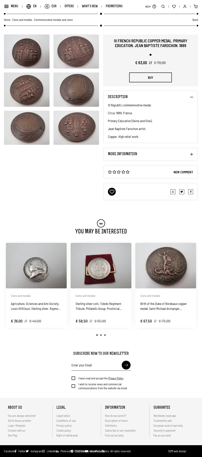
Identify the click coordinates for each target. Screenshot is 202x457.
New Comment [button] (183, 172)
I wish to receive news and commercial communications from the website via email (102, 386)
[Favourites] (173, 6)
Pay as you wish (162, 435)
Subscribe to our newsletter (120, 430)
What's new (90, 6)
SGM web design (177, 451)
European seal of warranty (168, 425)
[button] (154, 6)
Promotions (114, 6)
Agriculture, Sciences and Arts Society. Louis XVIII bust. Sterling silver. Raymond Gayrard (36, 306)
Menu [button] (14, 6)
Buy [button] (150, 77)
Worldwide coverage (164, 415)
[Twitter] (190, 191)
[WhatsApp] (172, 191)
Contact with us (16, 430)
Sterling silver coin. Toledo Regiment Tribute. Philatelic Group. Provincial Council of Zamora (98, 306)
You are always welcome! (22, 415)
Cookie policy (63, 430)
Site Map (12, 435)
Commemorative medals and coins (53, 19)
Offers (69, 6)
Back (195, 19)
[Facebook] (181, 191)
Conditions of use (66, 420)
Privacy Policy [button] (115, 378)
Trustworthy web (162, 420)
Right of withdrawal (67, 435)
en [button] (34, 6)
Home (7, 19)
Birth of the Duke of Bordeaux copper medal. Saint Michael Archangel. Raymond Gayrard (163, 306)
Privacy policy (64, 425)
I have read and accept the (100, 378)
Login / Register (17, 425)
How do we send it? (115, 415)
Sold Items (111, 425)
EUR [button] (51, 6)
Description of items (116, 420)
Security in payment (164, 430)
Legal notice (63, 415)
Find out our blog (114, 435)
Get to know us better (19, 420)
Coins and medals (22, 19)
